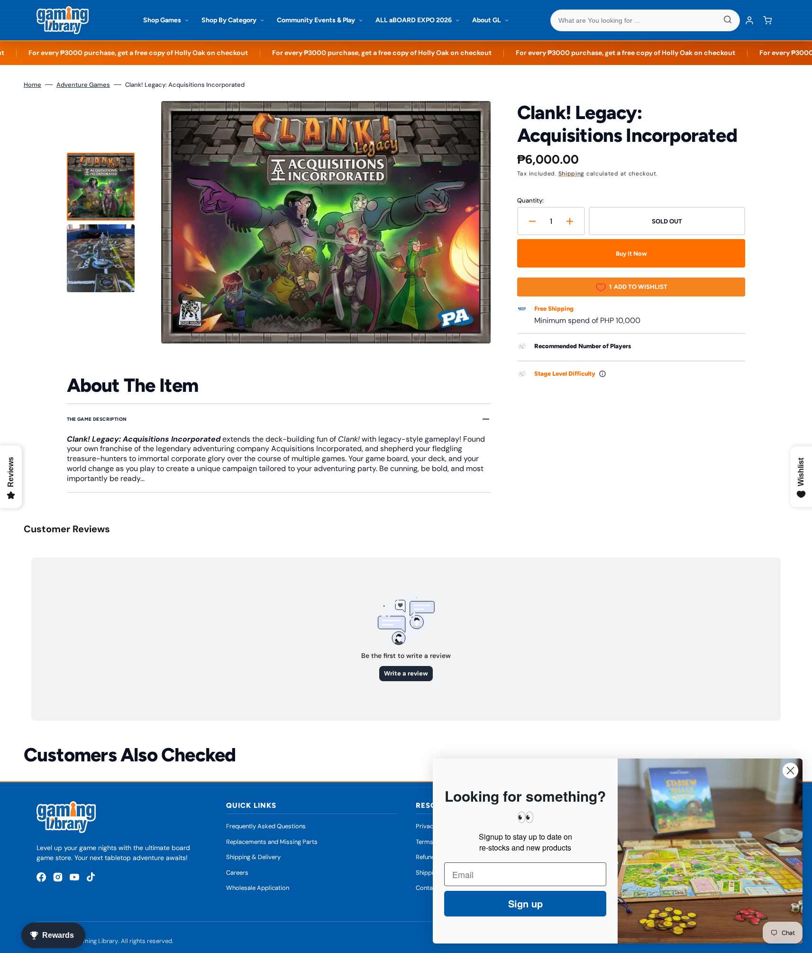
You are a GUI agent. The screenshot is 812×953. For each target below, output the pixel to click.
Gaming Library (96, 941)
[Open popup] (602, 374)
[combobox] (645, 20)
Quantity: (530, 200)
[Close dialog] (790, 770)
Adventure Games (83, 85)
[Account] (749, 20)
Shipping (571, 173)
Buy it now (631, 253)
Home (32, 85)
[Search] (727, 20)
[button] (767, 20)
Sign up (525, 903)
